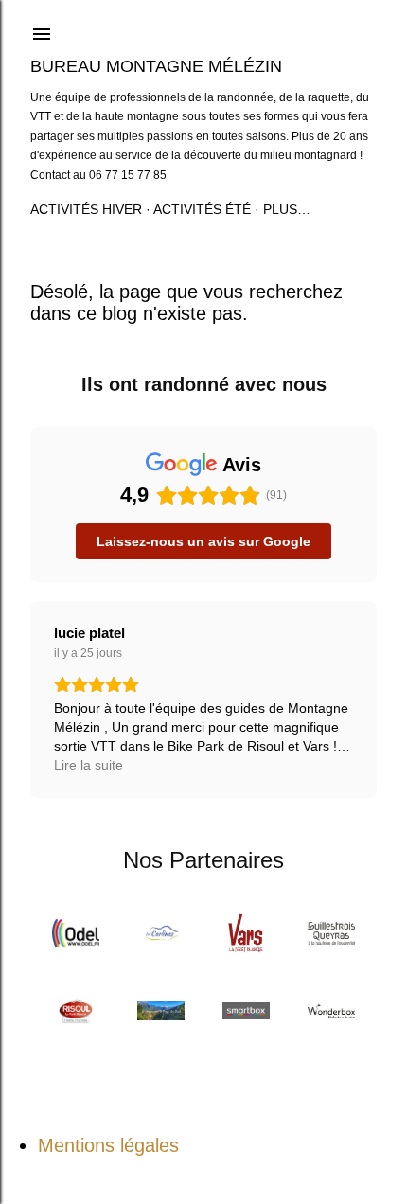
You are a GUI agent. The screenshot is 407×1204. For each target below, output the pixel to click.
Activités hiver (86, 209)
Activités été (202, 209)
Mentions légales (108, 1145)
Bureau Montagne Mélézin (156, 66)
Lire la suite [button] (88, 764)
